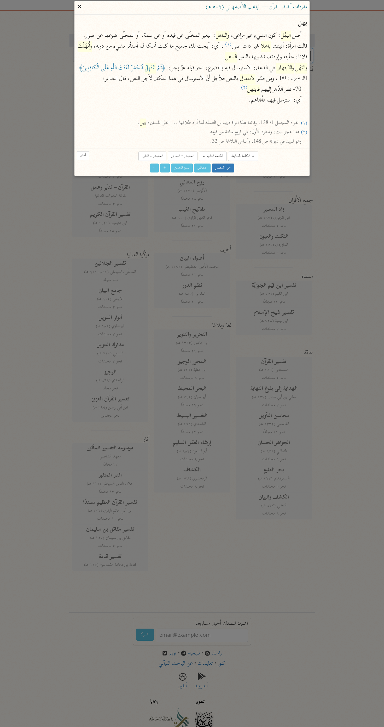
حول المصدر (223, 168)
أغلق (83, 156)
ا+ (165, 168)
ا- (154, 168)
